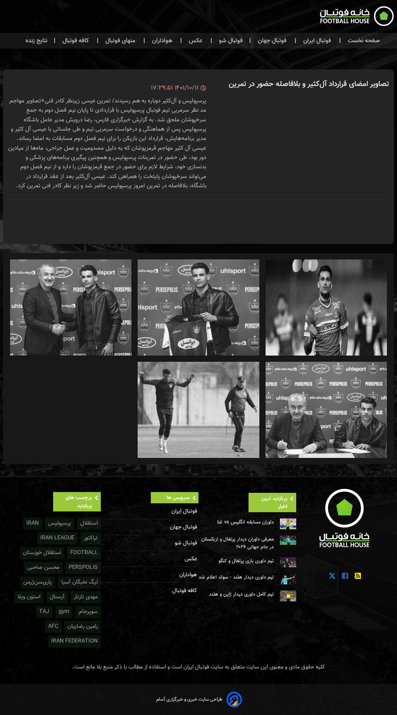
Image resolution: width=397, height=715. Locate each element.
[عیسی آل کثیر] (326, 307)
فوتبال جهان (272, 40)
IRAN (32, 523)
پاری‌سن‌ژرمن (37, 582)
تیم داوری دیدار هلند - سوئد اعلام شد (236, 577)
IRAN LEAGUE (57, 538)
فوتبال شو (230, 40)
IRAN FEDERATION (74, 641)
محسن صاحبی (43, 567)
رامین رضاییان (82, 626)
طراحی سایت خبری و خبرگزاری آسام (189, 699)
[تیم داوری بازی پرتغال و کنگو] (288, 562)
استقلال (89, 523)
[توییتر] (332, 576)
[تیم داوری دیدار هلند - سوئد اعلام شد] (288, 578)
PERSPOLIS (83, 567)
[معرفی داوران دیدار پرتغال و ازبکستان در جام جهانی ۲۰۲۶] (288, 540)
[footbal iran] (325, 18)
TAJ (44, 611)
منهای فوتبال (120, 40)
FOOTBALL (84, 552)
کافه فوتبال (75, 40)
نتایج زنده (36, 40)
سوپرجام (88, 611)
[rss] (358, 576)
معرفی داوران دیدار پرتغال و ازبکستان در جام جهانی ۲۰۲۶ (237, 543)
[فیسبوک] (345, 576)
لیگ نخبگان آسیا (79, 582)
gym (64, 611)
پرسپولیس (59, 523)
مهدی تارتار (86, 596)
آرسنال (57, 596)
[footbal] (345, 518)
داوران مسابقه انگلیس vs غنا (245, 522)
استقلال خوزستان (42, 552)
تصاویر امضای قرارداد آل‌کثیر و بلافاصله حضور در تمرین (309, 84)
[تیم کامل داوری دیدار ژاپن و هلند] (288, 596)
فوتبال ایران (317, 40)
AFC (53, 626)
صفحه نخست (363, 40)
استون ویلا (28, 596)
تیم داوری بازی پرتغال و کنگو (246, 561)
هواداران (162, 40)
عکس (195, 40)
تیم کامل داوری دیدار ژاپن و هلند (241, 594)
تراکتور (91, 538)
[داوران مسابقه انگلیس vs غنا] (288, 523)
